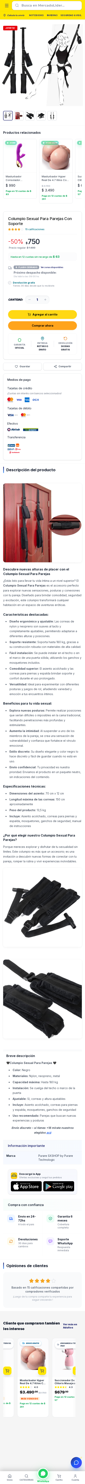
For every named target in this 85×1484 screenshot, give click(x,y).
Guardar (25, 366)
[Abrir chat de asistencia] (76, 1462)
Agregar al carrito (45, 314)
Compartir (65, 366)
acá (48, 1132)
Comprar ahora (42, 325)
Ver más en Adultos (70, 1326)
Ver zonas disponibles (52, 267)
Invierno (52, 15)
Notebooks (36, 15)
